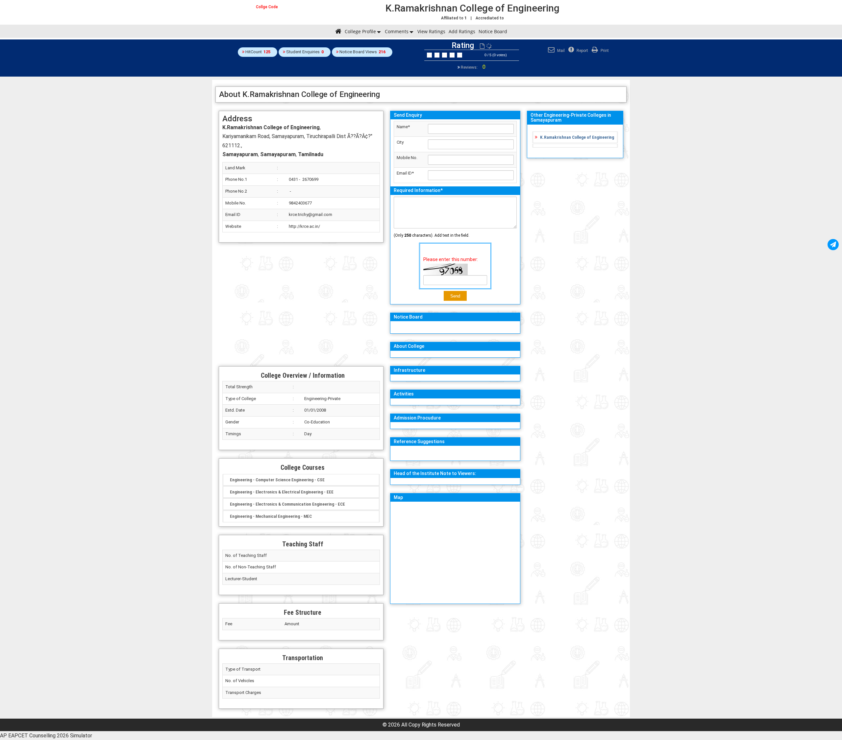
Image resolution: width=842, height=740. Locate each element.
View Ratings (431, 31)
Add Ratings (462, 31)
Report (582, 50)
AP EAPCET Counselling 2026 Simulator (46, 735)
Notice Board (493, 31)
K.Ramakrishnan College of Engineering (577, 137)
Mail (560, 50)
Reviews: (472, 67)
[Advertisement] (301, 304)
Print (604, 50)
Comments (397, 31)
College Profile (360, 31)
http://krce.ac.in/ (304, 226)
